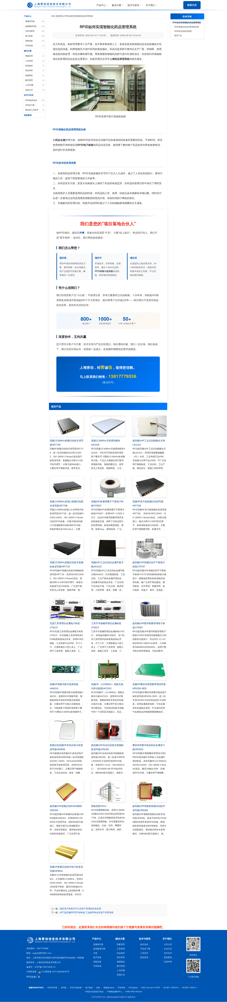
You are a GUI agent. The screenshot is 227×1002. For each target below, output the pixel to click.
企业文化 (168, 948)
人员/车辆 (34, 84)
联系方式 (192, 5)
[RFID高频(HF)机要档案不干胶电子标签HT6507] (108, 487)
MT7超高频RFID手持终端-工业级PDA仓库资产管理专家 (86, 912)
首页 (53, 16)
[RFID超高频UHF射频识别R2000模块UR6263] (67, 791)
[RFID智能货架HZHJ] (108, 791)
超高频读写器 (34, 26)
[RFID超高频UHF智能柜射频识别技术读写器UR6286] (149, 791)
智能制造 (34, 75)
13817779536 (122, 376)
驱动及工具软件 (34, 109)
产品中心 (28, 16)
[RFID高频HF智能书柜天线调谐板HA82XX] (67, 669)
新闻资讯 (59, 16)
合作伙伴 (168, 952)
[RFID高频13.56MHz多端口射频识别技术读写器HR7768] (67, 487)
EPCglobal (133, 987)
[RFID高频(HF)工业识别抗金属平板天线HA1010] (108, 547)
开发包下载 (34, 105)
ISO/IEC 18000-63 (171, 987)
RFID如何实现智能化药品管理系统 (186, 22)
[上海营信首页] (49, 5)
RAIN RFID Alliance (134, 991)
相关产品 (178, 35)
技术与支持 (28, 95)
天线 (95, 952)
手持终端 (34, 45)
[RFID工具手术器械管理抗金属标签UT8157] (108, 608)
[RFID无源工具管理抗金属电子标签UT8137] (67, 608)
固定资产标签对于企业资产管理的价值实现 (80, 908)
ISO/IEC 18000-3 (189, 987)
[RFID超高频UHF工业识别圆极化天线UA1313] (149, 426)
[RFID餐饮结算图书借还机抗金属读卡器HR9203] (149, 730)
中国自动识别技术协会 (94, 991)
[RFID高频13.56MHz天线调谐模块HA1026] (108, 426)
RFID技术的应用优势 (183, 31)
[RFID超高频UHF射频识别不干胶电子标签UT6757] (149, 547)
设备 (98, 987)
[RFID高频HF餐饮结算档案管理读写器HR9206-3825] (149, 669)
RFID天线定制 (76, 987)
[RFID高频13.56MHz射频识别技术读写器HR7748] (67, 426)
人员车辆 (121, 970)
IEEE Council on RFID (150, 987)
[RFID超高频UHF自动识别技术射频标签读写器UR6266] (108, 730)
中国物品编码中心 (114, 991)
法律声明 (168, 961)
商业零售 (34, 70)
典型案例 (28, 115)
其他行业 (34, 89)
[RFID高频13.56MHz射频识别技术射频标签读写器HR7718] (67, 547)
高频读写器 (34, 21)
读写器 (63, 987)
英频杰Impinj (108, 987)
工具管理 (34, 60)
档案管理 (34, 55)
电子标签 (34, 35)
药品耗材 (34, 65)
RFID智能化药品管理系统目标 (186, 26)
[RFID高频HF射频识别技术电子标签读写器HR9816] (67, 852)
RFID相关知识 (34, 100)
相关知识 (144, 944)
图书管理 (34, 80)
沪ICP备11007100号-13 (44, 966)
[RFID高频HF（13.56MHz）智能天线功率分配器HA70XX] (108, 669)
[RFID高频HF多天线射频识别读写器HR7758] (149, 487)
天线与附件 (34, 31)
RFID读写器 (52, 987)
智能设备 (34, 40)
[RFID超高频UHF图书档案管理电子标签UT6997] (149, 608)
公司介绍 (168, 944)
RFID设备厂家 (33, 976)
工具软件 (144, 952)
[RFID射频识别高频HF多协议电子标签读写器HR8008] (67, 730)
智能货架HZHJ (98, 806)
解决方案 (28, 50)
